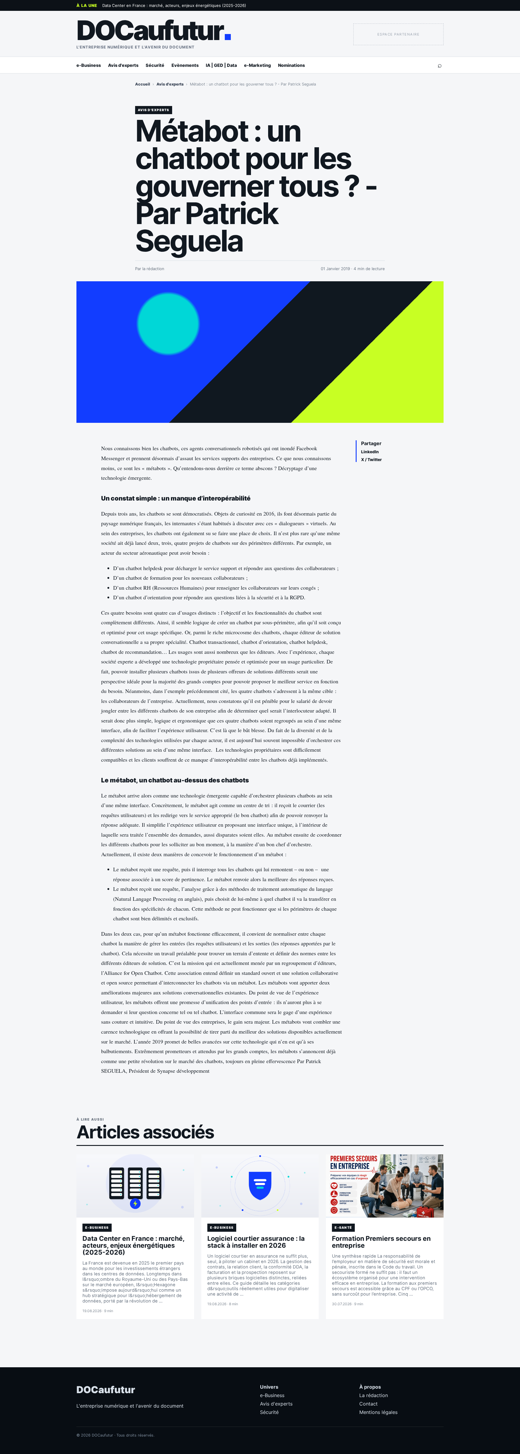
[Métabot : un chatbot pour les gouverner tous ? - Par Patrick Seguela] (260, 352)
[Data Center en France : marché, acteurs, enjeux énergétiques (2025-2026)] (135, 1186)
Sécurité (155, 65)
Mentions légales (378, 1412)
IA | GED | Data (221, 65)
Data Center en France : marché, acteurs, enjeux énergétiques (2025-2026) (174, 5)
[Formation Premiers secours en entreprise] (385, 1186)
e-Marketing (257, 65)
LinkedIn (370, 451)
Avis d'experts (123, 65)
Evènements (185, 65)
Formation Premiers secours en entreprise (381, 1241)
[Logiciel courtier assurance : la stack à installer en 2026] (260, 1186)
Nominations (291, 65)
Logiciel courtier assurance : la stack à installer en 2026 (256, 1241)
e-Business (88, 65)
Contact (368, 1404)
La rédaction (373, 1395)
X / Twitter (371, 459)
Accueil (142, 84)
